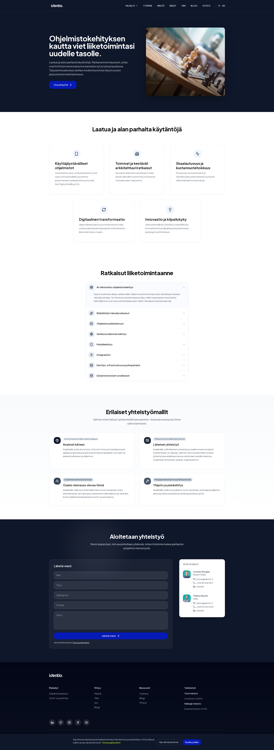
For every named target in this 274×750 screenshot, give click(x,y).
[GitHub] (61, 722)
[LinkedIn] (52, 722)
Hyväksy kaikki (192, 742)
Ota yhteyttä (61, 84)
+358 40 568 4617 (204, 583)
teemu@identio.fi (204, 603)
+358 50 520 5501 (205, 607)
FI (219, 5)
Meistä (161, 5)
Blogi (194, 5)
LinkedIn (200, 586)
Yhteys (206, 5)
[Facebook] (78, 722)
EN (223, 5)
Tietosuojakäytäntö (80, 643)
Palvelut (130, 5)
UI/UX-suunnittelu (58, 698)
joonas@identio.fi (204, 579)
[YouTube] (86, 722)
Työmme (147, 5)
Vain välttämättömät (169, 742)
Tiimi (183, 5)
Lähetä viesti (109, 635)
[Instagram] (69, 722)
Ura (96, 702)
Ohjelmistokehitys (58, 693)
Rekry (173, 5)
